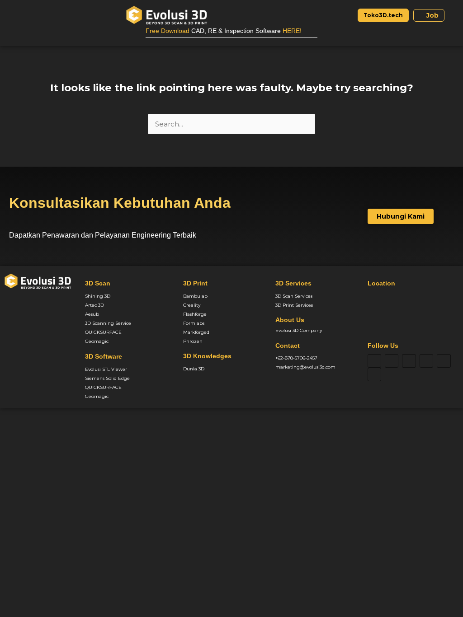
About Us (289, 319)
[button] (15, 15)
